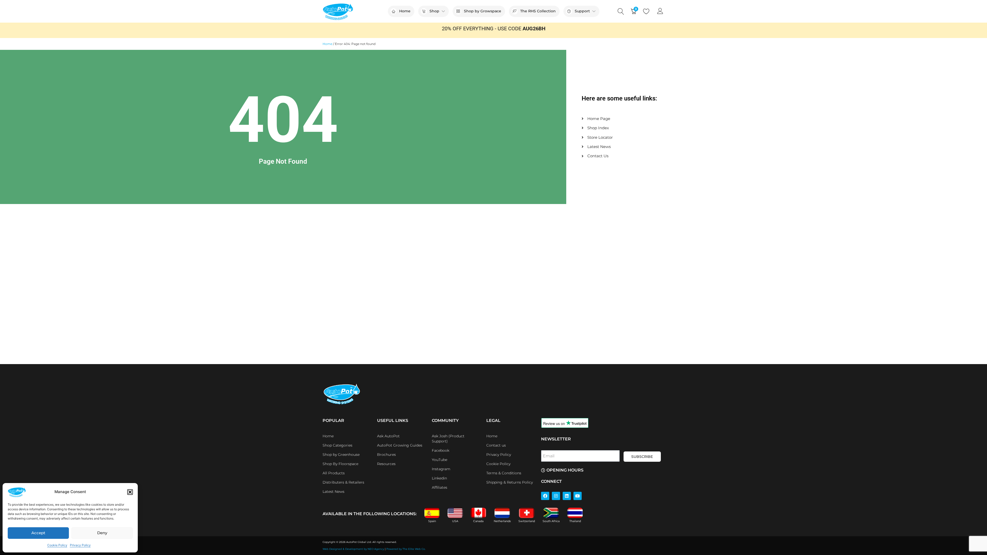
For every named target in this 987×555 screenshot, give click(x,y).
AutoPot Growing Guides (399, 445)
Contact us (496, 445)
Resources (386, 463)
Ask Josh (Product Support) (448, 438)
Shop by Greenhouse (341, 454)
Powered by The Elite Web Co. (405, 549)
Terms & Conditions (503, 473)
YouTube (439, 459)
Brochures (386, 454)
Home (327, 44)
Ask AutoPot (388, 436)
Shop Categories (337, 445)
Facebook (440, 450)
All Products (334, 473)
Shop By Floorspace (340, 463)
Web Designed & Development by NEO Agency (353, 549)
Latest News (333, 491)
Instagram (441, 469)
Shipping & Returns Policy (509, 482)
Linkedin (439, 478)
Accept (38, 532)
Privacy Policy (80, 545)
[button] (130, 492)
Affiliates (439, 487)
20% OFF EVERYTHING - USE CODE (493, 28)
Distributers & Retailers (343, 482)
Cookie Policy (57, 545)
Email (548, 456)
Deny (102, 532)
